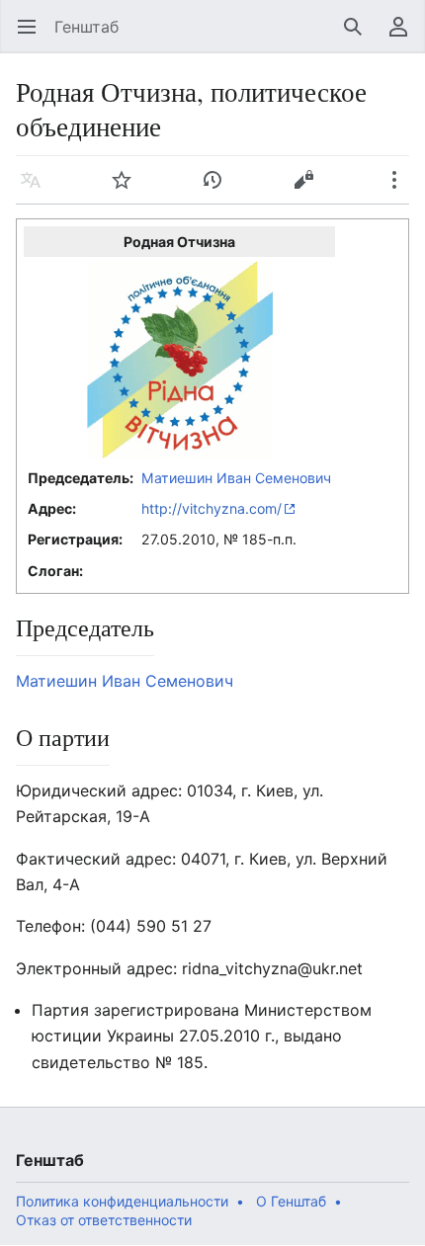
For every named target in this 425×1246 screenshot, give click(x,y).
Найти (359, 36)
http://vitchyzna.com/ (211, 508)
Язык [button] (37, 190)
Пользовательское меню (404, 36)
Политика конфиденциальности (122, 1201)
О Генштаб (291, 1201)
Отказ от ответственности (104, 1219)
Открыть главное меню (33, 36)
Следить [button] (128, 190)
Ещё (400, 190)
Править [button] (310, 190)
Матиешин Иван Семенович (236, 477)
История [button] (219, 190)
